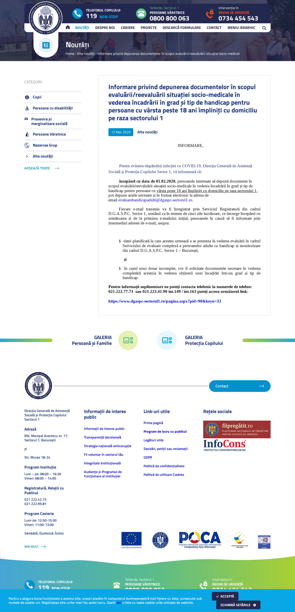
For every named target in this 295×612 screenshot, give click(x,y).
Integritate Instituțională (102, 463)
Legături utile (153, 440)
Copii (37, 97)
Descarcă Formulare (182, 27)
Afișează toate (37, 168)
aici (118, 602)
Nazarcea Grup (45, 145)
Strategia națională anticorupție (107, 445)
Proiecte (149, 27)
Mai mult (31, 546)
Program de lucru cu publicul (165, 431)
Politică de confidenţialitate (164, 465)
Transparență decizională (102, 437)
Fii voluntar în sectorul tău (103, 454)
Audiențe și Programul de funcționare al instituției (103, 474)
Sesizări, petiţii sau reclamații (166, 448)
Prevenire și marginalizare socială (49, 121)
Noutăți (82, 27)
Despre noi (105, 27)
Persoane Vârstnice (49, 134)
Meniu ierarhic (241, 27)
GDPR (148, 457)
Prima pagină (153, 422)
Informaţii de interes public (104, 428)
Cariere (128, 27)
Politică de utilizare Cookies (164, 474)
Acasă (70, 27)
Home (70, 53)
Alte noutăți (86, 53)
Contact (214, 27)
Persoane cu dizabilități (53, 108)
